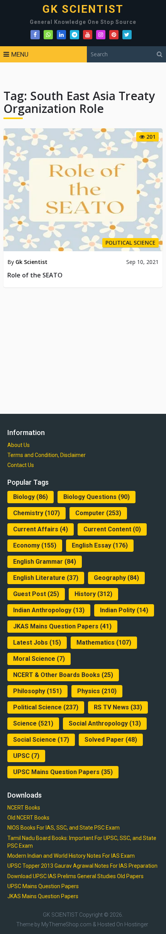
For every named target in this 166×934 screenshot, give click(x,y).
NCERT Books (23, 808)
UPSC (26, 755)
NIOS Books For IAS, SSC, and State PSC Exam (63, 828)
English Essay (100, 545)
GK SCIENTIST (83, 9)
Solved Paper (111, 739)
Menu (20, 54)
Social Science (41, 739)
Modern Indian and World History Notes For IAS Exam (71, 856)
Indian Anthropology (49, 610)
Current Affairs (40, 529)
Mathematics (103, 642)
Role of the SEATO (35, 275)
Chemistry (36, 513)
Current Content (112, 529)
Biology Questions (96, 497)
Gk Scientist (31, 261)
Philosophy (37, 691)
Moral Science (39, 658)
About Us (18, 445)
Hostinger (136, 924)
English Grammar (44, 561)
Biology (30, 497)
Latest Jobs (37, 642)
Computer (98, 513)
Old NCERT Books (28, 818)
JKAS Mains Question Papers (62, 626)
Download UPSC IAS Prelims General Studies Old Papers (75, 876)
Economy (34, 545)
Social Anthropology (105, 723)
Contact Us (20, 465)
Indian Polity (124, 610)
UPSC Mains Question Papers (63, 772)
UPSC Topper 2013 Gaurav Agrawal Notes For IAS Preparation (82, 866)
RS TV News (118, 707)
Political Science (45, 707)
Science (33, 723)
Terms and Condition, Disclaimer (46, 455)
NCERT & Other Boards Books (63, 675)
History (93, 594)
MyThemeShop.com (66, 924)
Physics (97, 691)
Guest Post (36, 594)
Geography (116, 577)
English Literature (45, 577)
